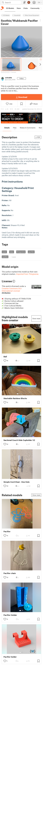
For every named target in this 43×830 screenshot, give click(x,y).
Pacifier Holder (10, 615)
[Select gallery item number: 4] (23, 393)
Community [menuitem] (34, 8)
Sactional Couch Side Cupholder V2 (19, 440)
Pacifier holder (10, 657)
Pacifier (7, 531)
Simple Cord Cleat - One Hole (17, 482)
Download (22, 97)
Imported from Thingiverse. (27, 274)
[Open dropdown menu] (40, 20)
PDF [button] (38, 137)
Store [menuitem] (19, 8)
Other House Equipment (32, 15)
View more (36, 318)
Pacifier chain (10, 573)
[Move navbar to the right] (40, 8)
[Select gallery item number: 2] (19, 393)
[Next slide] (40, 64)
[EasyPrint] (24, 2)
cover (4, 252)
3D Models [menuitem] (10, 8)
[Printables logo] (2, 8)
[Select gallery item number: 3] (21, 393)
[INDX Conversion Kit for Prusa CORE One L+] (21, 118)
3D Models (6, 15)
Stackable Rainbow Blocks (15, 398)
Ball (5, 357)
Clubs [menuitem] (25, 8)
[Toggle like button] (5, 360)
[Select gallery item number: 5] (24, 393)
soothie (5, 257)
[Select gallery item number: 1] (18, 393)
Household (17, 15)
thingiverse (21, 252)
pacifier (31, 252)
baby (11, 252)
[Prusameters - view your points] (28, 2)
